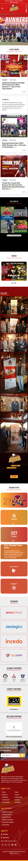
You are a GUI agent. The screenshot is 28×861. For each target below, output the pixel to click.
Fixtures (17, 799)
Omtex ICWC (5, 824)
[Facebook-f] (26, 5)
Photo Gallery (6, 802)
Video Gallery (18, 797)
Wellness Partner (7, 814)
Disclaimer (18, 802)
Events (17, 794)
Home (3, 792)
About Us (4, 794)
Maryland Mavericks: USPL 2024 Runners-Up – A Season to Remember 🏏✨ (14, 145)
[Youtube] (26, 11)
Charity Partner (6, 817)
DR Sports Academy (7, 819)
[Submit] (22, 755)
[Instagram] (26, 6)
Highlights (14, 584)
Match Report (14, 566)
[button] (2, 8)
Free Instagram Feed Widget (14, 235)
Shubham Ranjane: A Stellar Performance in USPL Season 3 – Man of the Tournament (13, 86)
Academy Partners (7, 812)
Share (24, 91)
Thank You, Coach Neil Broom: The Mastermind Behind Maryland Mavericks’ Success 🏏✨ (13, 186)
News (16, 792)
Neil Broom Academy (8, 822)
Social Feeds (5, 799)
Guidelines (5, 797)
